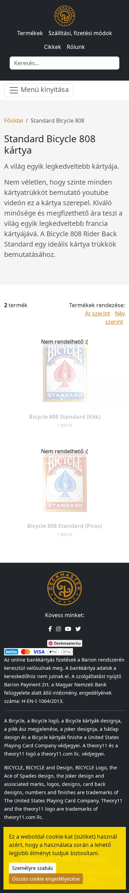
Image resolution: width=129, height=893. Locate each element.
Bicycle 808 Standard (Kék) (64, 416)
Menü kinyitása (44, 89)
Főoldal (13, 120)
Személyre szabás (32, 868)
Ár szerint (97, 313)
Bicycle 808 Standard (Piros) (64, 526)
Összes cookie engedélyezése (46, 878)
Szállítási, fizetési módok (80, 33)
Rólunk (76, 47)
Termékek (30, 33)
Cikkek (52, 47)
